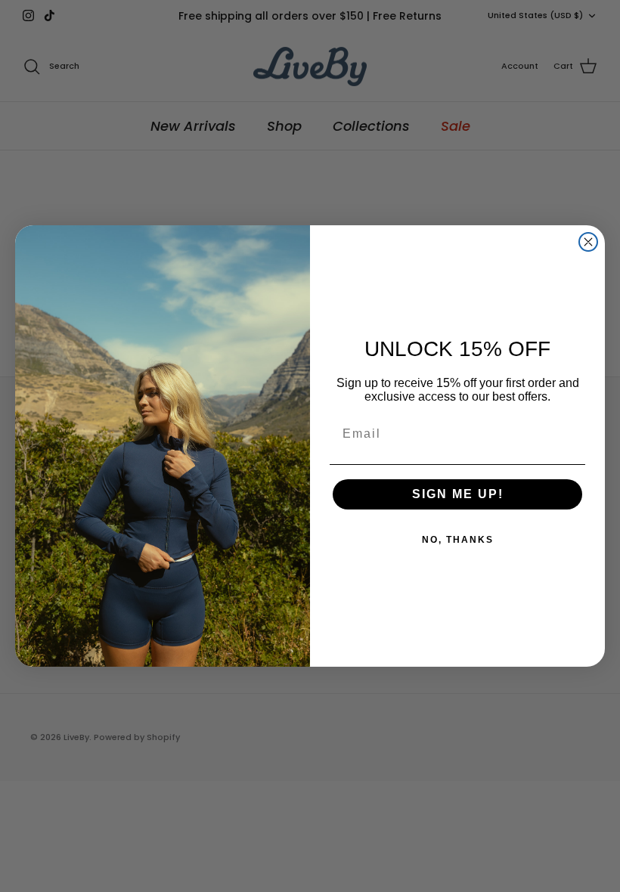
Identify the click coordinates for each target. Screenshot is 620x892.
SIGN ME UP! (458, 494)
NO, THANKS (458, 539)
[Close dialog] (588, 242)
